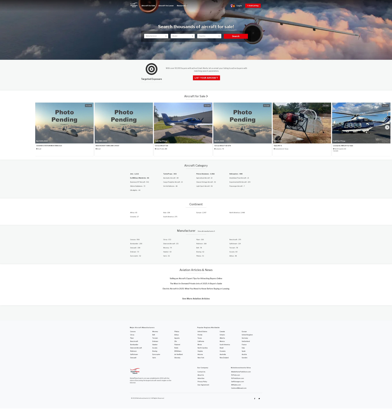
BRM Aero (177, 351)
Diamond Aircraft (136, 348)
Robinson (133, 351)
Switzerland (246, 341)
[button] (253, 5)
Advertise (201, 378)
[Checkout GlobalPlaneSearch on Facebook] (254, 398)
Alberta (222, 338)
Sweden (244, 358)
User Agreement (203, 385)
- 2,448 (237, 212)
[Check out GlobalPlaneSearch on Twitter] (259, 398)
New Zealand (224, 358)
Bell (153, 335)
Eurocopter (156, 354)
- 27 (134, 217)
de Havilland (178, 354)
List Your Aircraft (206, 78)
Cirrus (132, 335)
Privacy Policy (202, 381)
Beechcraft (134, 341)
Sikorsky (177, 358)
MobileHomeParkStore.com (241, 372)
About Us (201, 375)
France (244, 344)
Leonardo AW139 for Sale (343, 146)
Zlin (175, 341)
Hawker (155, 344)
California (201, 341)
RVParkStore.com (237, 378)
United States (202, 331)
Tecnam (155, 338)
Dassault (133, 358)
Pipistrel (177, 344)
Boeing (154, 351)
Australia (223, 354)
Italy (243, 348)
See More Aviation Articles (196, 298)
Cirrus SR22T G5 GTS (222, 146)
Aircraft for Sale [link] (148, 6)
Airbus (176, 335)
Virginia (200, 351)
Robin (176, 348)
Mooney (155, 331)
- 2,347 (201, 212)
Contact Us (201, 372)
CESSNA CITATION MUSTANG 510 (49, 146)
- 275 (170, 217)
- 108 (166, 212)
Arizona (200, 354)
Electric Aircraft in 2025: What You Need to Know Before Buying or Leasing (196, 289)
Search (235, 36)
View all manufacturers (206, 231)
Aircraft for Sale (195, 96)
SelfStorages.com (237, 381)
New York (201, 358)
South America (225, 344)
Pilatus (176, 331)
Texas (200, 338)
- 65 (133, 212)
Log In (239, 6)
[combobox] (156, 36)
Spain (244, 351)
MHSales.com (236, 385)
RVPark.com (235, 375)
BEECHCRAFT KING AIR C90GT (107, 146)
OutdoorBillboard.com (238, 388)
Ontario (222, 335)
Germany (245, 338)
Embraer (155, 341)
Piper (132, 338)
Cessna (132, 331)
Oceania (222, 351)
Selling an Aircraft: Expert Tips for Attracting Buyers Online (196, 278)
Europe (244, 331)
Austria (244, 354)
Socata (154, 348)
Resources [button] (181, 6)
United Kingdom (247, 335)
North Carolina (203, 348)
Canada (222, 331)
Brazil (221, 348)
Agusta (176, 338)
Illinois (200, 344)
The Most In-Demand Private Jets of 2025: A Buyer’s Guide (196, 283)
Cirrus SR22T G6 (161, 146)
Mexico (222, 341)
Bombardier (134, 344)
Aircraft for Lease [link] (166, 6)
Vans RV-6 (278, 146)
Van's (154, 358)
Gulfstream (134, 354)
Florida (200, 335)
